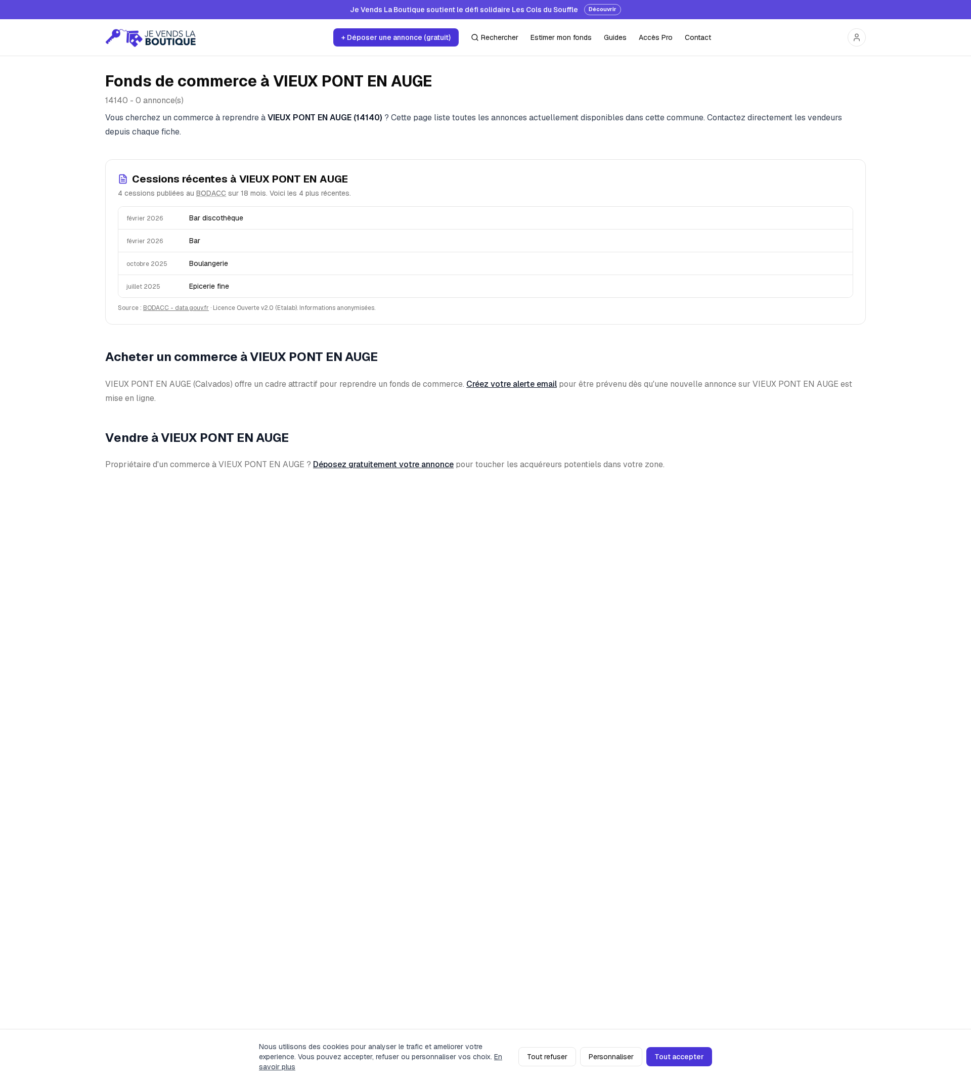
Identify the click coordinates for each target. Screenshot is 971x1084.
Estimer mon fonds (561, 37)
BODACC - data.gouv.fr (176, 308)
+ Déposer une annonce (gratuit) (396, 37)
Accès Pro (656, 37)
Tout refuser (547, 1056)
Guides (615, 37)
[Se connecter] (857, 37)
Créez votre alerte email (511, 384)
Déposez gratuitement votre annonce (383, 464)
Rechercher (499, 37)
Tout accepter (679, 1056)
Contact (698, 37)
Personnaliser (611, 1056)
